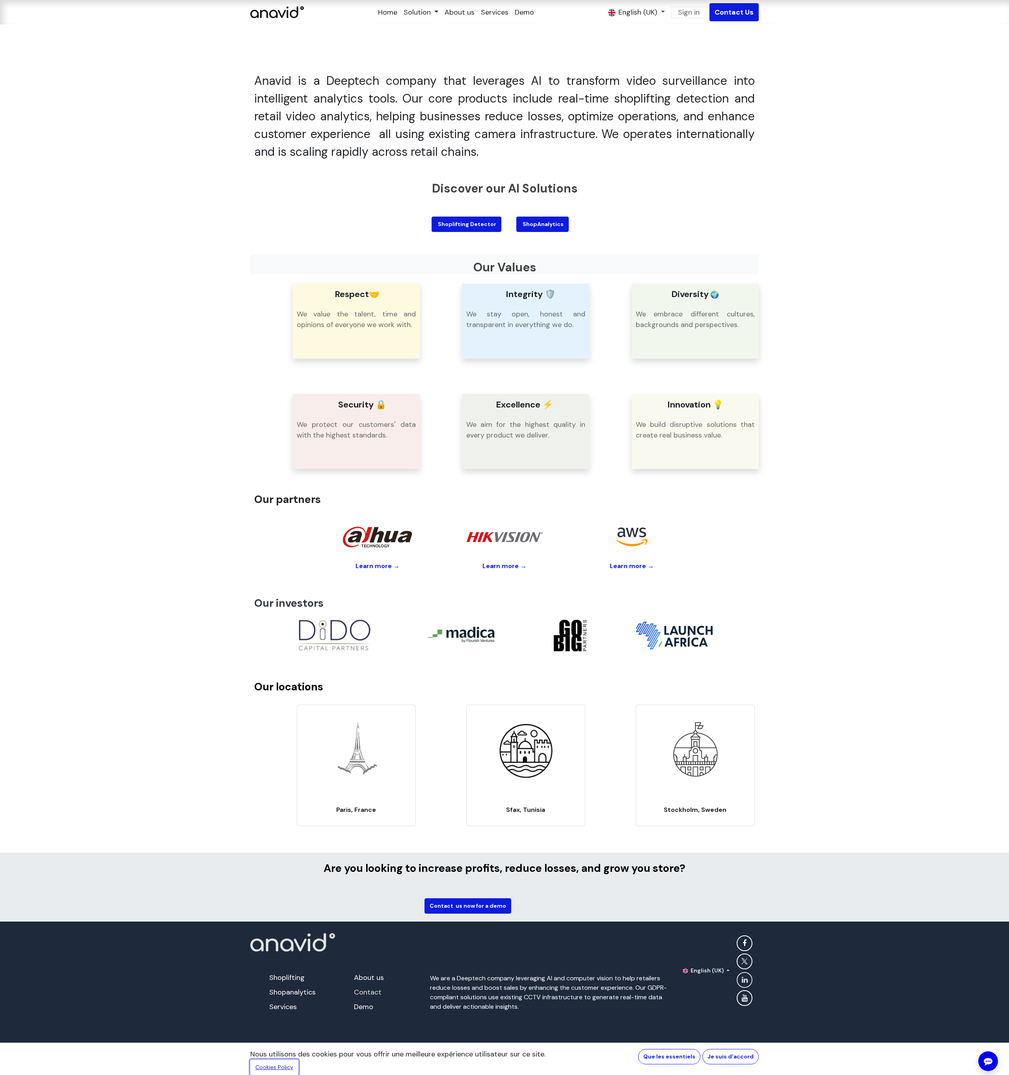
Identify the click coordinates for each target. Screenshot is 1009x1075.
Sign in (689, 12)
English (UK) (707, 970)
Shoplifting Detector (466, 224)
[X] (744, 961)
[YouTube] (744, 998)
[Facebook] (744, 943)
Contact (368, 992)
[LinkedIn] (744, 980)
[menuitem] (387, 12)
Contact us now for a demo (468, 905)
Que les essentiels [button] (669, 1056)
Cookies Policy (274, 1067)
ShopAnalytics (542, 224)
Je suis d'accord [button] (730, 1056)
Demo (363, 1006)
